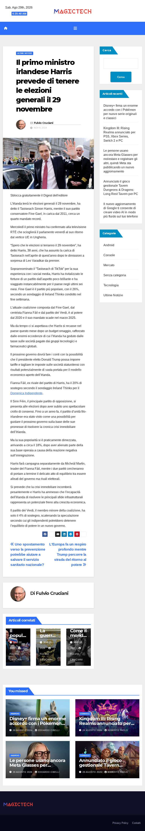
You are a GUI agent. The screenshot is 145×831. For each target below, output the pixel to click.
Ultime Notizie (24, 53)
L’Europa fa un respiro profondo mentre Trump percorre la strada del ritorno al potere (67, 554)
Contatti (136, 823)
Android (108, 245)
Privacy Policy (120, 823)
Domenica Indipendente (26, 393)
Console (109, 255)
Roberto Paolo (118, 730)
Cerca (107, 50)
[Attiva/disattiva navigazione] (75, 28)
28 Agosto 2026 (23, 772)
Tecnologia (111, 285)
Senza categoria (114, 275)
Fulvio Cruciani (43, 123)
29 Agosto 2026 (23, 730)
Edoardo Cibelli (48, 730)
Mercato (108, 265)
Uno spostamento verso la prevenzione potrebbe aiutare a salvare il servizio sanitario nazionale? (27, 554)
